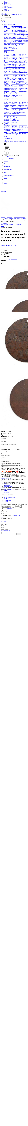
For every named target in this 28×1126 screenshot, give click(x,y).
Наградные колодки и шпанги (14, 104)
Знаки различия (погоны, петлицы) (15, 70)
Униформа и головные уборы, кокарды (7, 127)
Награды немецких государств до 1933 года (7, 120)
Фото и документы (15, 121)
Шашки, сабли (6, 55)
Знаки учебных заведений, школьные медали (14, 57)
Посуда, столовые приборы (23, 33)
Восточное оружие (6, 113)
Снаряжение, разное (22, 134)
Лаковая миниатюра (16, 94)
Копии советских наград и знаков (15, 65)
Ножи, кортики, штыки (7, 57)
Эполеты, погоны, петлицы (16, 37)
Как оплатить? (4, 245)
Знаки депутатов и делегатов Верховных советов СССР (9, 96)
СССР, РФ (6, 498)
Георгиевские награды (15, 26)
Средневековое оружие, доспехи (8, 104)
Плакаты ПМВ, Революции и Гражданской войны (8, 41)
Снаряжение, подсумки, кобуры (17, 75)
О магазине (7, 485)
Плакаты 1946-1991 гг (14, 88)
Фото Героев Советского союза (23, 64)
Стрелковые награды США (16, 134)
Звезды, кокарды (15, 77)
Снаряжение (22, 102)
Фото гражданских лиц (22, 27)
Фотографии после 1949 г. (23, 61)
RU (1, 196)
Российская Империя (9, 497)
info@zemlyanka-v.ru (6, 478)
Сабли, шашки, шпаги (6, 27)
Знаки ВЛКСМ (7, 79)
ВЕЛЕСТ (9, 509)
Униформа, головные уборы (8, 46)
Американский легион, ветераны (23, 126)
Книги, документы (15, 42)
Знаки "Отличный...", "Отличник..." (8, 88)
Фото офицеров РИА (14, 48)
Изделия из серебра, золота (22, 30)
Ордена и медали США (7, 135)
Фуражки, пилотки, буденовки (7, 65)
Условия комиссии (9, 489)
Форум (5, 490)
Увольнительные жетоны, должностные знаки (18, 34)
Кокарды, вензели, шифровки (8, 48)
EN (3, 196)
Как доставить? (12, 245)
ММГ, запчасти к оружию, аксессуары (7, 31)
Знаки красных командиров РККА (8, 76)
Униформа (18, 115)
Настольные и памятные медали (17, 61)
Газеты (24, 88)
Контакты (6, 492)
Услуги (5, 483)
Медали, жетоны (15, 31)
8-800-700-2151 (8, 139)
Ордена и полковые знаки (16, 29)
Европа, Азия (7, 500)
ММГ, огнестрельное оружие (17, 114)
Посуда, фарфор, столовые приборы (14, 91)
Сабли (9, 113)
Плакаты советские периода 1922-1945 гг (18, 83)
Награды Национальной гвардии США (15, 131)
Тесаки (17, 110)
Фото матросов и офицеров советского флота (22, 68)
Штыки (18, 112)
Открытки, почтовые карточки (23, 43)
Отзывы (6, 487)
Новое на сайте (8, 486)
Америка (6, 501)
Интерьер (21, 54)
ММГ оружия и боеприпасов (7, 60)
